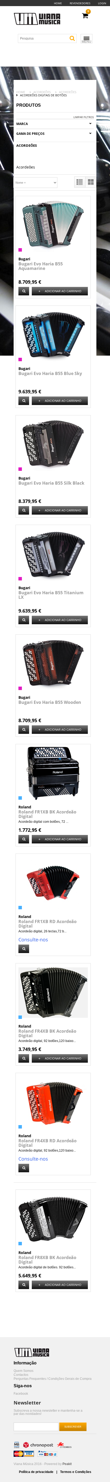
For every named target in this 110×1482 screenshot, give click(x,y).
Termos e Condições (75, 1472)
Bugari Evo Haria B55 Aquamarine (40, 266)
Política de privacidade (36, 1472)
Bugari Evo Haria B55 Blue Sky (50, 373)
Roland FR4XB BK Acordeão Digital (47, 1033)
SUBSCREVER (72, 1426)
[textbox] (49, 38)
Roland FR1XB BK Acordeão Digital (47, 814)
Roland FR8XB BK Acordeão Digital (47, 1260)
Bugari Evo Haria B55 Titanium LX (51, 595)
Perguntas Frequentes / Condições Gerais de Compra (53, 1379)
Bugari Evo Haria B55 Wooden (49, 702)
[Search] (72, 38)
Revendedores (80, 3)
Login (102, 3)
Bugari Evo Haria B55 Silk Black (51, 483)
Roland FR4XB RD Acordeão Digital (47, 1143)
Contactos (21, 1375)
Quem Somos (23, 1371)
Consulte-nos (33, 939)
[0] (85, 16)
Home (58, 3)
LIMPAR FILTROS (83, 117)
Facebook (21, 1393)
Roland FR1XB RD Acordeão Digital (47, 924)
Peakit (67, 1464)
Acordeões (42, 92)
